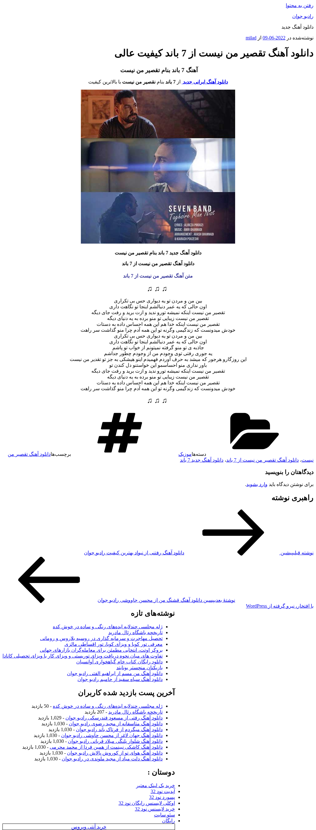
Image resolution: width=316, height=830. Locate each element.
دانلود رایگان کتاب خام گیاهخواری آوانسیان (119, 661)
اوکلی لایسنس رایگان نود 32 (146, 803)
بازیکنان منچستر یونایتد (139, 667)
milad (251, 37)
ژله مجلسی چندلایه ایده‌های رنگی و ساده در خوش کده (108, 626)
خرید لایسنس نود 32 (155, 809)
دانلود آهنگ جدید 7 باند (201, 460)
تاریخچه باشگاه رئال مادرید (135, 632)
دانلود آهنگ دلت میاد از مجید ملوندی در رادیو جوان (112, 758)
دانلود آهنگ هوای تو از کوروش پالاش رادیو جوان (115, 752)
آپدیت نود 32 (163, 791)
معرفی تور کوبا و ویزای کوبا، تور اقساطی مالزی (113, 644)
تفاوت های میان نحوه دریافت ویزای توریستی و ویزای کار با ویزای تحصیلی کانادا (82, 655)
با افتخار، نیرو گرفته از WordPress (280, 606)
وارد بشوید (257, 484)
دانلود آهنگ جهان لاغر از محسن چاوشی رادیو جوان (112, 735)
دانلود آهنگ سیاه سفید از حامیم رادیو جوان (120, 679)
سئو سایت (164, 814)
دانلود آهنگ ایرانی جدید (205, 81)
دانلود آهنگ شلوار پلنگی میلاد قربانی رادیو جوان (115, 741)
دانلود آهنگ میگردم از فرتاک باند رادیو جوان (119, 729)
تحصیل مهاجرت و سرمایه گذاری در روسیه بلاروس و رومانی (101, 638)
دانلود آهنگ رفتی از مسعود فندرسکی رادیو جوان (114, 717)
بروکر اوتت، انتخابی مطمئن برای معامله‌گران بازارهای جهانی (101, 650)
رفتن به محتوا (300, 5)
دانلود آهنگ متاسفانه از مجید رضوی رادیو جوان (116, 723)
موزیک (185, 454)
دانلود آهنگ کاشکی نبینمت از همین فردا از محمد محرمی (106, 747)
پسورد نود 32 (162, 797)
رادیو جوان (303, 16)
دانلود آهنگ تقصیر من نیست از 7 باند (262, 460)
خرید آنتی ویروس (88, 826)
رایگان (168, 820)
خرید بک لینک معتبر (155, 785)
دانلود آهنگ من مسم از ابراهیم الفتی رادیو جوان (115, 673)
